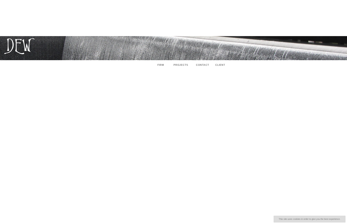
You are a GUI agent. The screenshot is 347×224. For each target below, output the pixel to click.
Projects (181, 65)
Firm (160, 65)
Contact (202, 65)
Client (220, 65)
